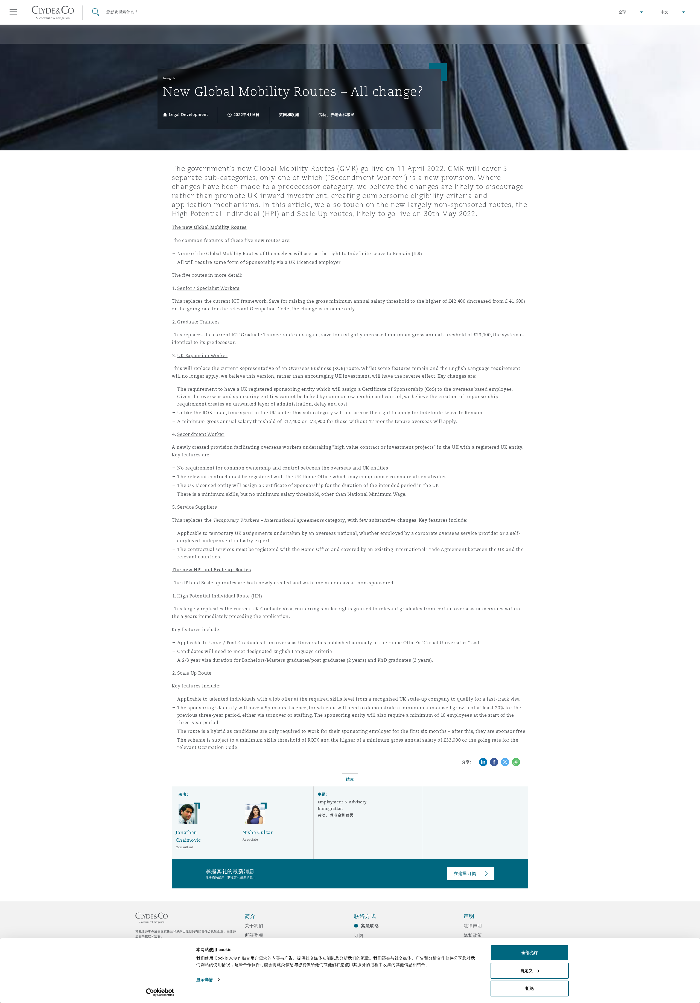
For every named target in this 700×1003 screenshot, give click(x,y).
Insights (169, 78)
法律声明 (472, 925)
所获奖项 (254, 935)
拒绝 (530, 988)
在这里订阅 (465, 873)
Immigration (330, 808)
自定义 (526, 970)
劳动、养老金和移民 (336, 815)
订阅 (358, 935)
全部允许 (529, 952)
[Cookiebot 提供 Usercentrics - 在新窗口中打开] (160, 992)
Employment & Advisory (342, 802)
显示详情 (204, 979)
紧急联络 (370, 926)
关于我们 (254, 925)
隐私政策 (472, 935)
